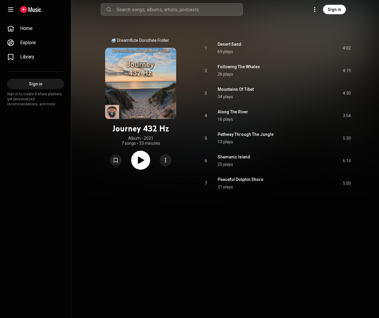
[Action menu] (165, 160)
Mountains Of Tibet (236, 89)
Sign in (334, 9)
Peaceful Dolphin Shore (240, 179)
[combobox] (179, 9)
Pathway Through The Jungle (246, 134)
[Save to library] (115, 160)
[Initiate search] (108, 9)
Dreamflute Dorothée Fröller (143, 40)
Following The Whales (239, 66)
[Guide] (10, 9)
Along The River (233, 111)
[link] (35, 28)
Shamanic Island (234, 157)
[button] (116, 160)
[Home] (30, 9)
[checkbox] (346, 48)
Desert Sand (229, 44)
